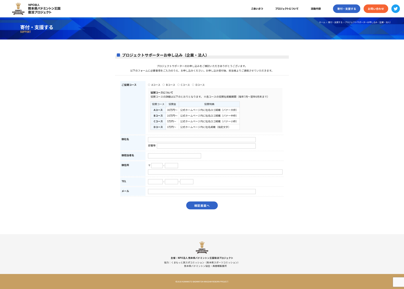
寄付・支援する (346, 9)
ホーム (322, 22)
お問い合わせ (376, 9)
